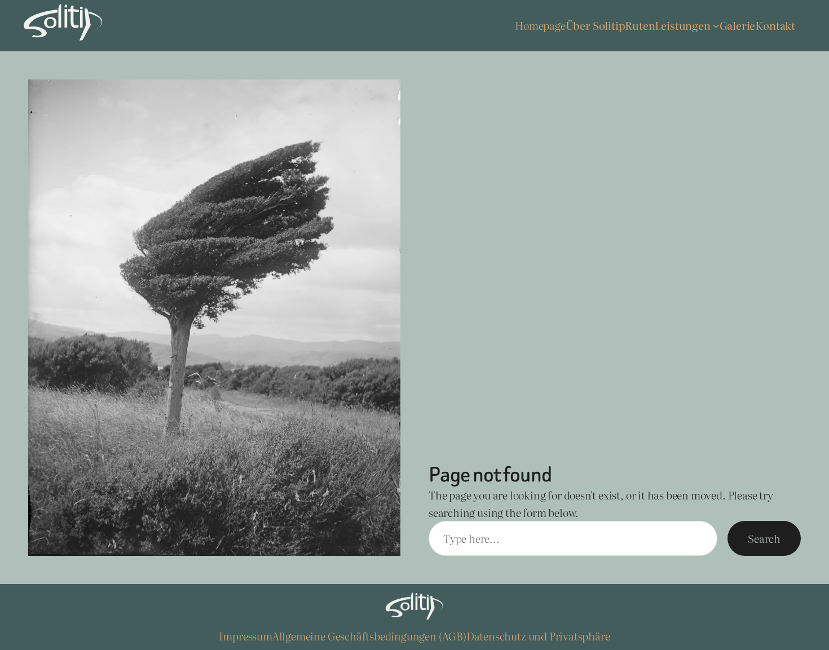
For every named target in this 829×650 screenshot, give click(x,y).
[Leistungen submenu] (716, 26)
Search (764, 538)
